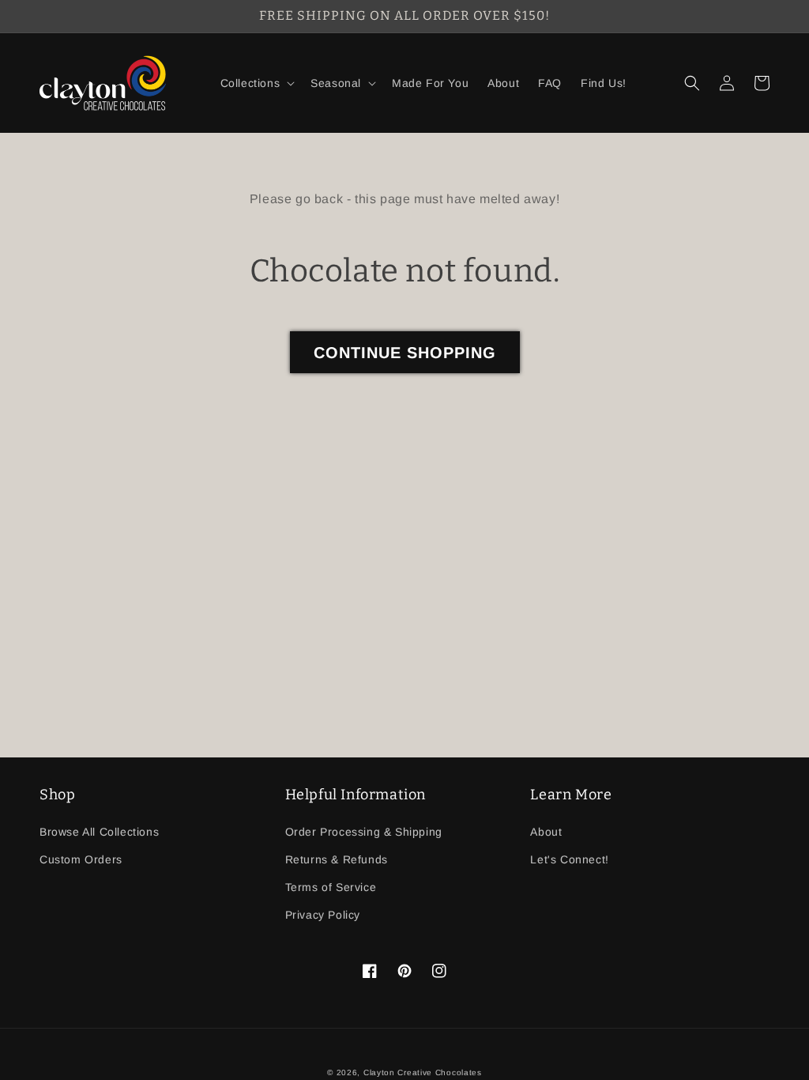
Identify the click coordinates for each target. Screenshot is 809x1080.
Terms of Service (331, 887)
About (546, 831)
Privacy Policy (322, 914)
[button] (256, 83)
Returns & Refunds (336, 859)
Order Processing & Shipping (363, 831)
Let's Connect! (569, 859)
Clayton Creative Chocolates (422, 1072)
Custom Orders (81, 859)
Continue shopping (405, 352)
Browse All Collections (99, 831)
